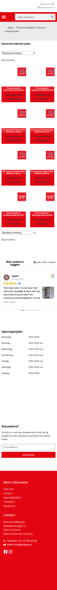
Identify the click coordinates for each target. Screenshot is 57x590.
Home (11, 27)
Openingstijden (12, 497)
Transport (9, 501)
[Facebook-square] (5, 552)
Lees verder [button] (9, 302)
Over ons (8, 489)
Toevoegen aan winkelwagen (13, 96)
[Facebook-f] (25, 578)
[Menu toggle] (4, 17)
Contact (7, 493)
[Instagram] (31, 578)
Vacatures (9, 505)
